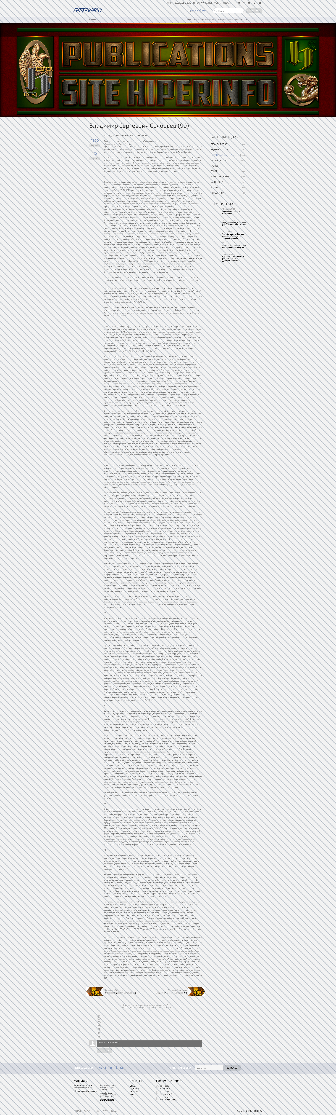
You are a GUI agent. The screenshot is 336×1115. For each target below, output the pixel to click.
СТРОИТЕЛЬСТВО (219, 144)
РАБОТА (214, 171)
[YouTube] (121, 1067)
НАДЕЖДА (134, 1088)
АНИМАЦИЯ (216, 187)
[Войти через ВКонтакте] (99, 1021)
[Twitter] (111, 1067)
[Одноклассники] (116, 1067)
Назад (93, 20)
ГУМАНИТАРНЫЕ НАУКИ (222, 155)
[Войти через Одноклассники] (99, 1037)
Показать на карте (107, 1099)
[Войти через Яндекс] (99, 1029)
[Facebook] (105, 1067)
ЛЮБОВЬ (134, 1091)
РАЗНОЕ (214, 165)
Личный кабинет (198, 10)
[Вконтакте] (100, 1067)
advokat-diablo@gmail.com (85, 1091)
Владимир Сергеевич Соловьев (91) (171, 993)
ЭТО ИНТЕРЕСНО (219, 160)
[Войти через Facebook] (99, 1025)
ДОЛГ (132, 1094)
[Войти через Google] (99, 1033)
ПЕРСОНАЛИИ (217, 192)
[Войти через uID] (99, 1017)
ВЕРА (132, 1086)
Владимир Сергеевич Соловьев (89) (120, 993)
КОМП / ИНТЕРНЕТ (220, 176)
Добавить (255, 11)
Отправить (104, 1051)
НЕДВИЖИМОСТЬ (219, 149)
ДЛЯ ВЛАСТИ (217, 182)
